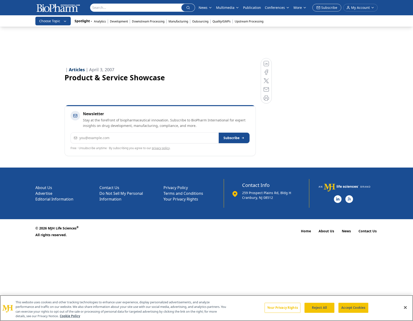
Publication (252, 7)
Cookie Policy (70, 316)
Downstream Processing (148, 21)
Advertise (43, 193)
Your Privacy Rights (180, 199)
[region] (206, 308)
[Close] (405, 307)
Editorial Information (54, 199)
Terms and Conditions (183, 193)
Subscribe (231, 138)
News (346, 231)
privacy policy (161, 148)
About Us (43, 187)
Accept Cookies (353, 307)
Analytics (100, 21)
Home (306, 231)
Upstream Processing (249, 21)
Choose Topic (49, 21)
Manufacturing (178, 21)
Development (119, 21)
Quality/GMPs (221, 21)
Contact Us (109, 187)
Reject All (319, 307)
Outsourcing (200, 21)
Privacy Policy (175, 187)
